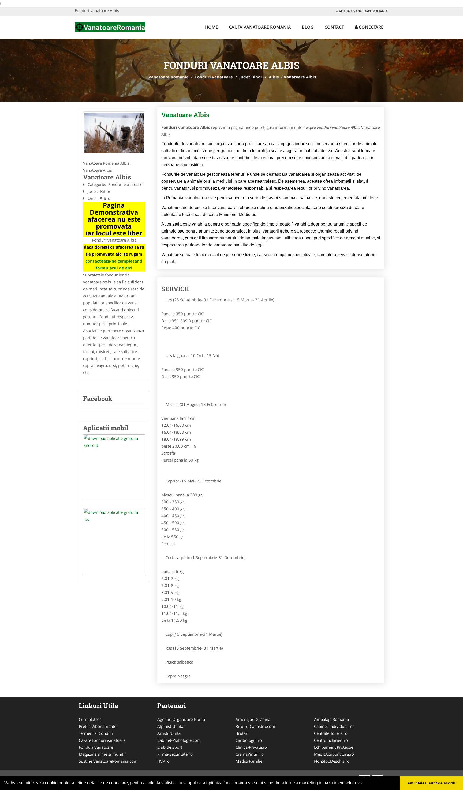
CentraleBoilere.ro (331, 733)
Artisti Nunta (169, 733)
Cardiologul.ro (249, 740)
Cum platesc (90, 719)
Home (211, 27)
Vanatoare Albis (185, 114)
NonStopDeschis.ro (331, 761)
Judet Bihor (250, 77)
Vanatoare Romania (168, 77)
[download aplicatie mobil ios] (114, 541)
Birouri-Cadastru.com (255, 726)
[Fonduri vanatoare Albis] (114, 132)
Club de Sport (169, 747)
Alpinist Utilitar (171, 726)
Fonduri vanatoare (214, 77)
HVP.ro (163, 761)
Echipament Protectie (333, 747)
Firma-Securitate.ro (175, 754)
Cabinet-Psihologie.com (179, 740)
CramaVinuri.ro (250, 754)
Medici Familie (249, 761)
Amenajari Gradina (253, 719)
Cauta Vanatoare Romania (260, 27)
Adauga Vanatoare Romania (362, 11)
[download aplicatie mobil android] (114, 467)
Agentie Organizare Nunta (181, 719)
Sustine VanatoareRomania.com (108, 761)
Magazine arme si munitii (102, 754)
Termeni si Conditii (96, 733)
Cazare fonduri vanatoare (102, 740)
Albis (274, 77)
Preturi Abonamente (97, 726)
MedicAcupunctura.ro (334, 754)
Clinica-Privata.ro (251, 747)
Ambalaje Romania (331, 719)
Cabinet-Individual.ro (333, 726)
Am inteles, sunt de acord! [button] (431, 783)
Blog (308, 27)
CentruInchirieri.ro (331, 740)
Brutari (242, 733)
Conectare (370, 27)
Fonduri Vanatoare (96, 747)
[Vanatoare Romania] (110, 26)
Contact (334, 27)
